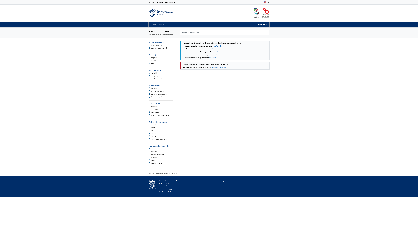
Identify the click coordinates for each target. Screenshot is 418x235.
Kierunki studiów (157, 24)
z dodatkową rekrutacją (158, 79)
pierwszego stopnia (157, 91)
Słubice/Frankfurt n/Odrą (159, 139)
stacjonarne (154, 109)
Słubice (153, 136)
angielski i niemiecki (157, 154)
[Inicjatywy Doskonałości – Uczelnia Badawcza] (265, 13)
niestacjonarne (156, 112)
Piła (151, 130)
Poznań (153, 133)
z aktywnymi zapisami (158, 76)
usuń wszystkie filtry (219, 67)
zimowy (153, 60)
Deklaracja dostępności (220, 181)
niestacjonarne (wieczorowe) (160, 115)
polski (152, 160)
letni (152, 63)
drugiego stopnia (156, 97)
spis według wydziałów (159, 48)
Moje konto (262, 24)
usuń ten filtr (217, 46)
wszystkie (153, 58)
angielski (153, 152)
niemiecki (153, 157)
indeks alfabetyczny (157, 45)
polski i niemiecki (156, 163)
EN (267, 2)
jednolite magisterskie (158, 94)
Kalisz (152, 127)
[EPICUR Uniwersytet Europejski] (256, 13)
